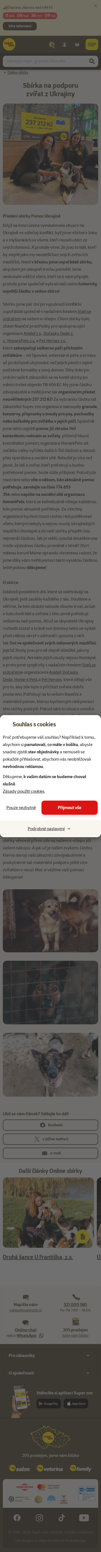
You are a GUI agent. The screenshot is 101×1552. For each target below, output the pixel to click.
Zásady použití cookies (24, 791)
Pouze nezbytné (21, 807)
